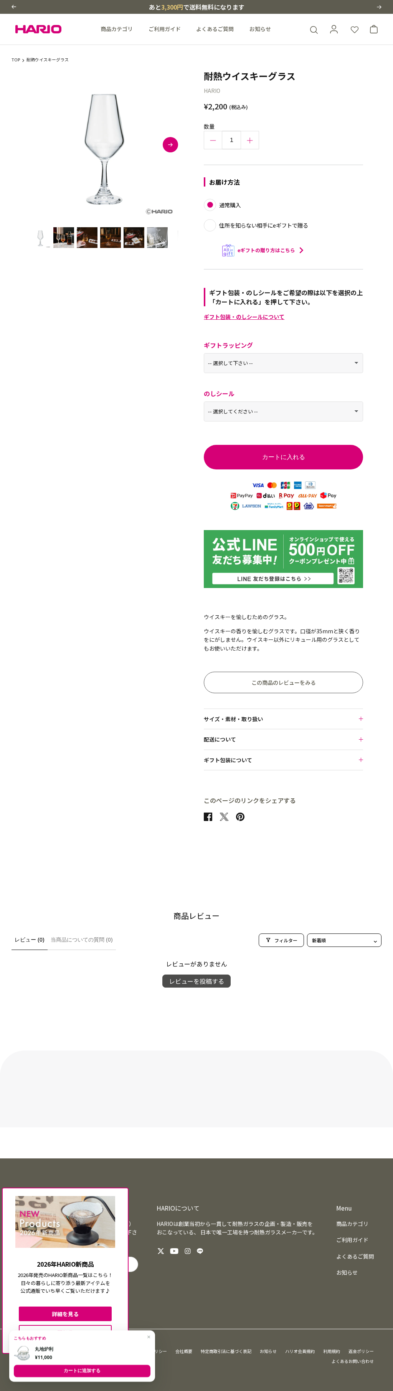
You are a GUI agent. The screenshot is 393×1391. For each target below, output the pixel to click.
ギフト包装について (228, 760)
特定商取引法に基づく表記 (226, 1351)
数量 (209, 126)
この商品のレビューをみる (283, 682)
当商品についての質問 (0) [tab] (82, 940)
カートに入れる (283, 457)
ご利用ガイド (165, 29)
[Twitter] (161, 1251)
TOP (16, 60)
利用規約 (331, 1351)
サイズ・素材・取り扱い (233, 719)
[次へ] (170, 144)
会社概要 (183, 1351)
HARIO (212, 90)
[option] (104, 145)
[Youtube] (174, 1251)
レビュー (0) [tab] (30, 940)
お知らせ (260, 29)
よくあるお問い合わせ (353, 1361)
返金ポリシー (361, 1351)
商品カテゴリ (117, 29)
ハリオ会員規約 (300, 1351)
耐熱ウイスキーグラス (47, 60)
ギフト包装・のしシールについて (244, 316)
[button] (14, 7)
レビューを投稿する (196, 981)
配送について (220, 739)
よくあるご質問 (215, 29)
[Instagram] (187, 1251)
